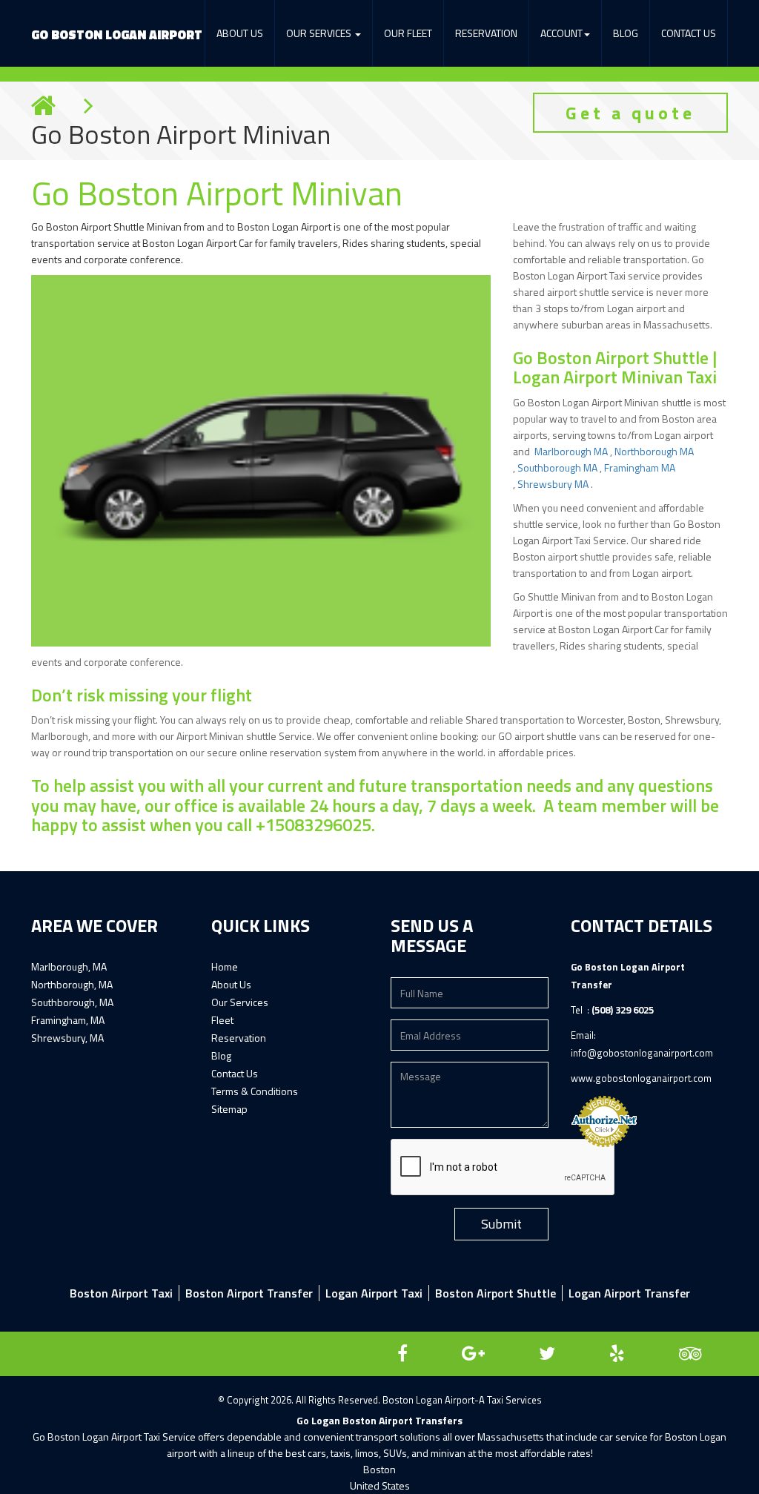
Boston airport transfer (249, 1293)
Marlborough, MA (69, 966)
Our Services (239, 1002)
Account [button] (561, 33)
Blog (625, 33)
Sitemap (229, 1109)
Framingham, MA (68, 1020)
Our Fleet (408, 33)
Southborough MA (558, 467)
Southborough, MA (72, 1002)
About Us (239, 33)
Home (224, 966)
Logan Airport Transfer (629, 1293)
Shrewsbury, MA (67, 1037)
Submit (501, 1224)
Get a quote (630, 112)
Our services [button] (320, 33)
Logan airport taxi (373, 1293)
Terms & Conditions (254, 1091)
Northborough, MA (72, 984)
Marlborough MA (572, 451)
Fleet (222, 1020)
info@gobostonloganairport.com (642, 1052)
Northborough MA (654, 451)
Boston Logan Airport (116, 34)
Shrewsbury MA (554, 484)
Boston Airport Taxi (121, 1293)
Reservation (486, 33)
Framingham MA (639, 467)
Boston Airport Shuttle (495, 1293)
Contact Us (688, 33)
